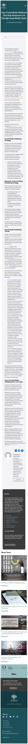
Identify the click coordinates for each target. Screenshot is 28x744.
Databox (7, 246)
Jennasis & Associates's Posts (18, 480)
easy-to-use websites (11, 375)
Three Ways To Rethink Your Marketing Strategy (13, 582)
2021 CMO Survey (16, 79)
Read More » (4, 585)
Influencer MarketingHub (15, 237)
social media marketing (10, 76)
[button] (25, 6)
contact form (13, 444)
